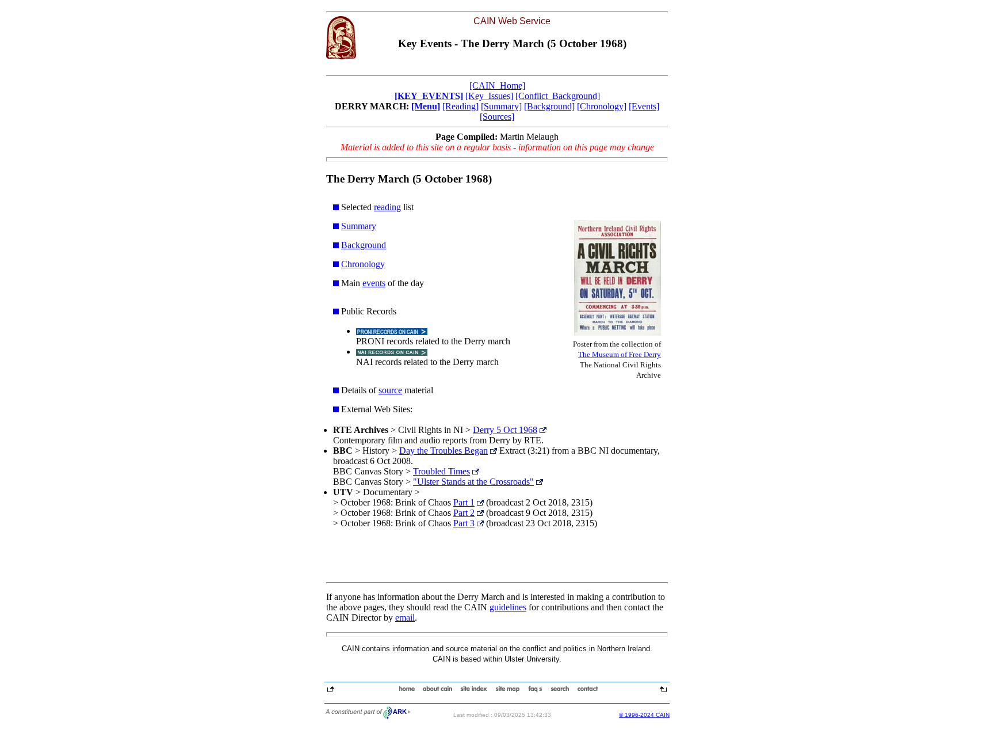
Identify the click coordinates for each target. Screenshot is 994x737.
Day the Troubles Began (443, 450)
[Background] (549, 106)
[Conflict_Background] (557, 96)
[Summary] (501, 106)
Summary (358, 226)
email (405, 617)
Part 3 (464, 523)
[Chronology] (601, 106)
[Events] (644, 106)
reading (387, 207)
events (373, 283)
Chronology (363, 264)
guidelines (508, 607)
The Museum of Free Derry (619, 354)
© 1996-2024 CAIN (644, 715)
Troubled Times (441, 471)
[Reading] (460, 106)
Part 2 (464, 513)
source (390, 390)
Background (363, 245)
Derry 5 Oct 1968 (505, 430)
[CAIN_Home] (497, 85)
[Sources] (497, 116)
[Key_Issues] (489, 96)
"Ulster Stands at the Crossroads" (473, 482)
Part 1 (464, 502)
